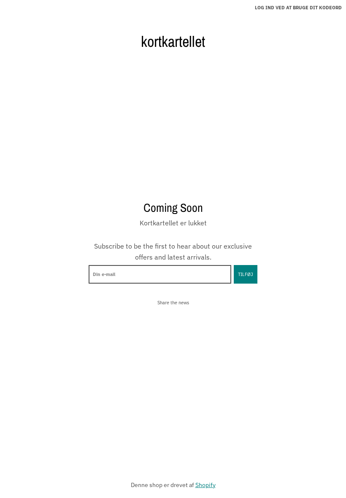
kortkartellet (173, 41)
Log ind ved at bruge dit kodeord (298, 8)
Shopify (205, 485)
